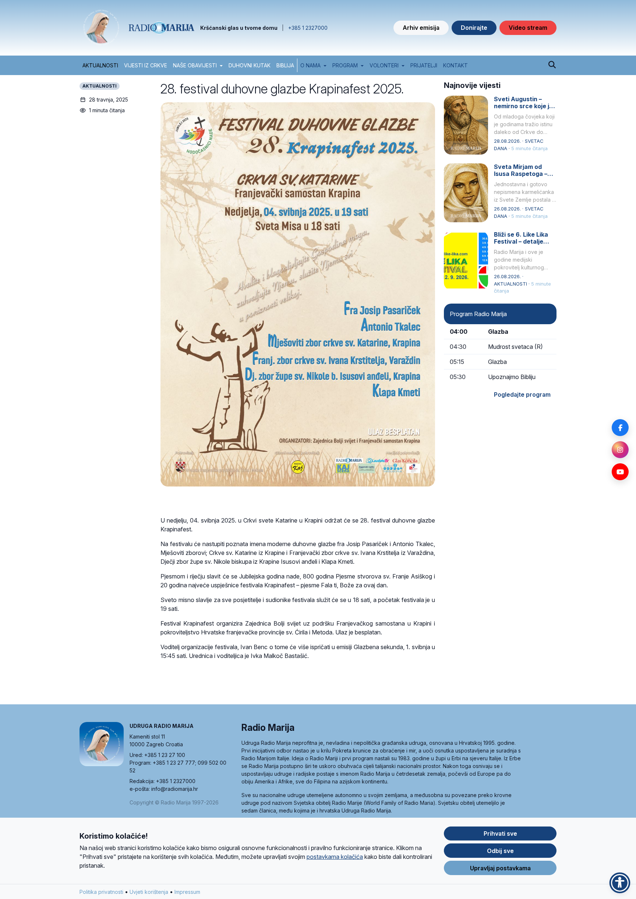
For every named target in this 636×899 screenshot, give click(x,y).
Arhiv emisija (421, 27)
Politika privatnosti (101, 892)
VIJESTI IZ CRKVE (145, 65)
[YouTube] (620, 471)
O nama (310, 65)
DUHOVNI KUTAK (250, 65)
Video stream (528, 27)
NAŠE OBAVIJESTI (195, 65)
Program (345, 65)
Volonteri (384, 65)
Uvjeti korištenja (149, 892)
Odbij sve (500, 850)
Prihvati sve (500, 833)
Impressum (187, 892)
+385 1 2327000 (308, 28)
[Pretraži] (551, 65)
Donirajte (474, 27)
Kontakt (455, 65)
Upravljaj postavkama (500, 868)
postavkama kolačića (335, 856)
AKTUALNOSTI (100, 65)
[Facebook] (620, 427)
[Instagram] (620, 449)
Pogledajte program (522, 394)
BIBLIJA (285, 65)
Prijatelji (423, 65)
